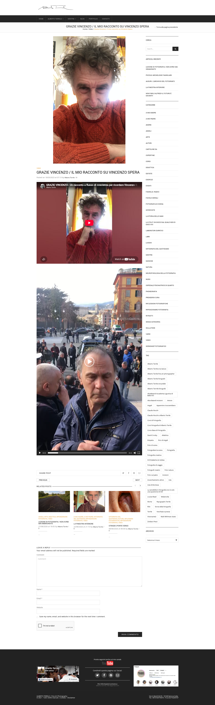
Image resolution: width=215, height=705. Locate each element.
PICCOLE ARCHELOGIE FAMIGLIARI (159, 75)
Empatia (150, 440)
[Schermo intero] (139, 453)
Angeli (41, 517)
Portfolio (93, 19)
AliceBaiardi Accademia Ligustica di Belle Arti (160, 394)
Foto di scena (152, 445)
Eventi (148, 186)
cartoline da (151, 149)
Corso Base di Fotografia (156, 430)
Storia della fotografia (163, 507)
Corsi (148, 161)
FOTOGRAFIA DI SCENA (155, 460)
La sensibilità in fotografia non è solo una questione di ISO (160, 491)
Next (137, 480)
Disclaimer (71, 698)
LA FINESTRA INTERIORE (83, 524)
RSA (148, 507)
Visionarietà (151, 516)
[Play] (40, 453)
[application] (89, 361)
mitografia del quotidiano (115, 518)
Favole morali (152, 198)
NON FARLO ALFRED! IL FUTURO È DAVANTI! (158, 94)
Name (39, 589)
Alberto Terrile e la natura (156, 369)
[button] (89, 362)
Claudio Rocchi (152, 410)
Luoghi (149, 243)
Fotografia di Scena (154, 204)
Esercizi (149, 179)
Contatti (106, 19)
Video (91, 29)
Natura (121, 519)
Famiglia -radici (152, 192)
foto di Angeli (163, 440)
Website (40, 607)
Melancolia (165, 497)
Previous (43, 480)
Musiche (149, 261)
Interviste (150, 210)
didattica (165, 435)
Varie (148, 334)
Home (41, 19)
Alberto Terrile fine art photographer (160, 374)
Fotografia (171, 450)
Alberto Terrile (55, 19)
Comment (40, 555)
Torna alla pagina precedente (167, 27)
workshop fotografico (156, 346)
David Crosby (152, 435)
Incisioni (165, 475)
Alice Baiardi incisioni (155, 400)
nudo (148, 279)
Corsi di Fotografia (154, 420)
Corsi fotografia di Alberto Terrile (159, 425)
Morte (149, 502)
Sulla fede (150, 328)
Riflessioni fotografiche (157, 303)
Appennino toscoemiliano (166, 405)
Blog (82, 19)
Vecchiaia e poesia (163, 511)
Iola (170, 480)
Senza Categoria (153, 322)
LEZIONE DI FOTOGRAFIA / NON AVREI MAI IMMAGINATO (53, 523)
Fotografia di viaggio (154, 465)
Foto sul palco (152, 475)
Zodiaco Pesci (152, 521)
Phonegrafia (151, 291)
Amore (148, 125)
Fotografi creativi (153, 470)
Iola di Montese (153, 485)
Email (39, 598)
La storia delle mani (154, 216)
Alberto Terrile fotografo (156, 379)
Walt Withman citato (168, 516)
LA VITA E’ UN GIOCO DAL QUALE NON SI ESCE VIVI (160, 223)
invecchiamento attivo (155, 480)
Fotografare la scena (154, 450)
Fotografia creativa (154, 455)
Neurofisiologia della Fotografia (161, 273)
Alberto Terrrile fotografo (156, 389)
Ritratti (149, 316)
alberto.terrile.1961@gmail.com (107, 685)
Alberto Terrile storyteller (156, 384)
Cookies (63, 698)
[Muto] (135, 453)
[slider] (87, 452)
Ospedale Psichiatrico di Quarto (160, 285)
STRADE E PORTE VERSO (118, 526)
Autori (149, 143)
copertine (150, 155)
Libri (148, 236)
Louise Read (151, 497)
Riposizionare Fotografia (157, 310)
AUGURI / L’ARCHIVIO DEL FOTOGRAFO (160, 81)
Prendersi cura (152, 297)
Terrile (149, 511)
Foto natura (169, 470)
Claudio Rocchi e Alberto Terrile (158, 415)
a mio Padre (88, 517)
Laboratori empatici (154, 230)
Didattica (52, 517)
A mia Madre (78, 517)
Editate (149, 173)
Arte (46, 517)
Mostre (71, 19)
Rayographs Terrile (163, 502)
